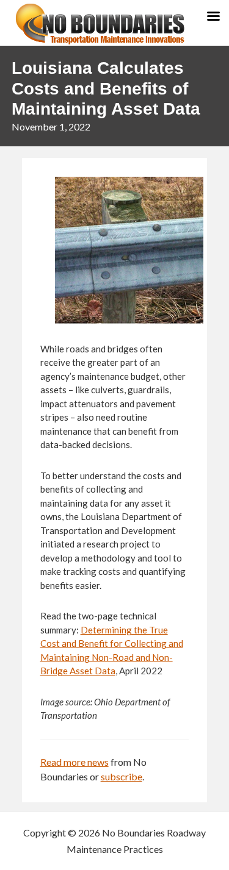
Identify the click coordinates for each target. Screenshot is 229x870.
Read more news (74, 762)
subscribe (121, 776)
